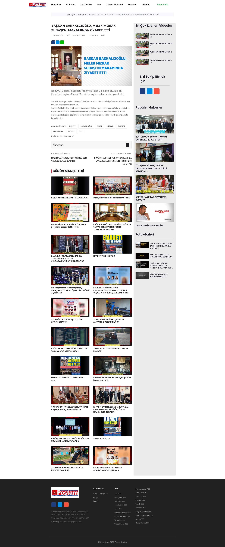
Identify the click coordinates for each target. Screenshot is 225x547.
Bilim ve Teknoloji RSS (144, 515)
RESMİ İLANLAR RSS (122, 516)
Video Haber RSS (121, 524)
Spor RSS (118, 509)
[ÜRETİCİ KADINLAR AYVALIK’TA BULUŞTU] (155, 183)
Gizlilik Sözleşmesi (100, 494)
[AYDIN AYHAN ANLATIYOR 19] (142, 61)
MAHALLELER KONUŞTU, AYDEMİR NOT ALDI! (68, 379)
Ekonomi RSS (141, 496)
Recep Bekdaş (121, 542)
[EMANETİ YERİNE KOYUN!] (112, 244)
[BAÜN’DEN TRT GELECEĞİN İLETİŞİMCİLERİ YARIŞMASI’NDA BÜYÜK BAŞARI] (70, 336)
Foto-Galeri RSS (142, 493)
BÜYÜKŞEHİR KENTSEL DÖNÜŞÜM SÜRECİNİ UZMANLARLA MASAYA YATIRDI (70, 439)
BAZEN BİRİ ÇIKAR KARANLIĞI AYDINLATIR (69, 197)
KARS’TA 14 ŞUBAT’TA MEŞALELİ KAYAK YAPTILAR (161, 255)
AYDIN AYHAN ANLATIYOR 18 (161, 35)
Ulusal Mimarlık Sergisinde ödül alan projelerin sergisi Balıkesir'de (68, 225)
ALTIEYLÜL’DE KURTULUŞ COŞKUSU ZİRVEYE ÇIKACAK (67, 320)
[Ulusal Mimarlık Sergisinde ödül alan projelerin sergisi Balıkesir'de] (70, 212)
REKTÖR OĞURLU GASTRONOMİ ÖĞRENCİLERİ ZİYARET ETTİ (151, 138)
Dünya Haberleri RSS (122, 512)
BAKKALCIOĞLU (86, 126)
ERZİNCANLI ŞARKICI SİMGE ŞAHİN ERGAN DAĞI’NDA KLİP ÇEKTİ (161, 245)
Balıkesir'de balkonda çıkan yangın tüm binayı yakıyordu (112, 379)
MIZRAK (110, 126)
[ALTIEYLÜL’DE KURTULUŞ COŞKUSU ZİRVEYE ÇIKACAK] (70, 307)
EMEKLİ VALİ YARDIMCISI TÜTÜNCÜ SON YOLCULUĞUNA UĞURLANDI (69, 157)
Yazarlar (132, 4)
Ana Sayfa (71, 14)
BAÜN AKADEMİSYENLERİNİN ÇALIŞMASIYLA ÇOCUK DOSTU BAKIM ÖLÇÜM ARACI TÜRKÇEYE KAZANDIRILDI (111, 290)
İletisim (96, 501)
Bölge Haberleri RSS (143, 511)
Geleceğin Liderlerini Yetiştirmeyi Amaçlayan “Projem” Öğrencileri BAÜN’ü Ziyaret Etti (70, 290)
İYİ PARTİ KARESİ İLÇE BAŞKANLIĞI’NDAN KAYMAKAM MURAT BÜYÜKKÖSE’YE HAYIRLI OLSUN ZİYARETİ (111, 409)
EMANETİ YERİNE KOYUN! (104, 256)
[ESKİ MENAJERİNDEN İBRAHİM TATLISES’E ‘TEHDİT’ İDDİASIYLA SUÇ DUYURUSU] (142, 264)
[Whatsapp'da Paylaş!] (62, 42)
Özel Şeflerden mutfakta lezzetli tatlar (111, 197)
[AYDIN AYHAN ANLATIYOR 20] (142, 44)
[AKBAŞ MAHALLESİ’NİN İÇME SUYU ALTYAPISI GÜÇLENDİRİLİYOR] (112, 307)
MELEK (99, 126)
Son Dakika (86, 4)
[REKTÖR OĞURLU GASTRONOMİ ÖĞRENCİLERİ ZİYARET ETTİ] (155, 123)
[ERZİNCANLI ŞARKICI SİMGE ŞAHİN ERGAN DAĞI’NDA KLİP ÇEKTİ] (142, 244)
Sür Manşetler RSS (143, 489)
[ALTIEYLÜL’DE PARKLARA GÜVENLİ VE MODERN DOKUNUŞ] (70, 455)
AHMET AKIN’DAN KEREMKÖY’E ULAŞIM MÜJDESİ (110, 349)
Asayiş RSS (140, 519)
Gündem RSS (119, 501)
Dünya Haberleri (115, 4)
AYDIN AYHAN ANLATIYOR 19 (161, 61)
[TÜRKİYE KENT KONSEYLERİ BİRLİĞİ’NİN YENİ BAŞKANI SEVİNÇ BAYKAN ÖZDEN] (70, 394)
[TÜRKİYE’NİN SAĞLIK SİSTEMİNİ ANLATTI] (142, 275)
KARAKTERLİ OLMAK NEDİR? (149, 225)
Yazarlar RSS (119, 520)
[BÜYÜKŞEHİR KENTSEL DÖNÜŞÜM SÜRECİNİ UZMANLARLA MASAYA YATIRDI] (70, 426)
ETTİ (81, 131)
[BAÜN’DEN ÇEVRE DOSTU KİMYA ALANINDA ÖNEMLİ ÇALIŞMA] (112, 455)
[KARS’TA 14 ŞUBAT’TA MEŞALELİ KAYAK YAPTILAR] (142, 255)
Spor (99, 4)
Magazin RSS (141, 508)
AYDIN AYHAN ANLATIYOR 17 (161, 53)
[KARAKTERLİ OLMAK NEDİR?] (155, 212)
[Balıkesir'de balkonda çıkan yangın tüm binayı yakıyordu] (112, 365)
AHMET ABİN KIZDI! (101, 438)
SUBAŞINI (121, 126)
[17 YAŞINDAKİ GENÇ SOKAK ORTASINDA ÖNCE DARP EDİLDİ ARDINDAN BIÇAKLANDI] (155, 152)
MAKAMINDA (58, 131)
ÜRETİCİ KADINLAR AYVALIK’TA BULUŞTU (151, 198)
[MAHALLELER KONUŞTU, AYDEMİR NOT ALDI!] (70, 365)
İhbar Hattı (162, 4)
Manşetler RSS (120, 497)
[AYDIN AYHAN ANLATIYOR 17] (142, 53)
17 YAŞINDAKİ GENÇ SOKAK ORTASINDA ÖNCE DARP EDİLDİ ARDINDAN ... (151, 168)
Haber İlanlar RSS (142, 523)
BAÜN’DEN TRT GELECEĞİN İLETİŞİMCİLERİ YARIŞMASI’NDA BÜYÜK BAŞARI (69, 349)
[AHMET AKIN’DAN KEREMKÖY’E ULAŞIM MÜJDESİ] (112, 336)
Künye (95, 497)
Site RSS (117, 494)
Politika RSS (140, 500)
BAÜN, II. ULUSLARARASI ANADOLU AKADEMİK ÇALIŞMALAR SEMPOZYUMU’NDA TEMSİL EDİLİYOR (67, 258)
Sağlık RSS (140, 504)
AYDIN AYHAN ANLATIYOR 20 (161, 44)
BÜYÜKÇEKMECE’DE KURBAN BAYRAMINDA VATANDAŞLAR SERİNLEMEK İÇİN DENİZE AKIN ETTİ (113, 158)
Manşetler (56, 4)
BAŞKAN (72, 126)
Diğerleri (146, 4)
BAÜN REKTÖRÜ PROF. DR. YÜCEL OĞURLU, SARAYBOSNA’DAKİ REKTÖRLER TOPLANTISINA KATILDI (112, 227)
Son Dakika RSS (120, 505)
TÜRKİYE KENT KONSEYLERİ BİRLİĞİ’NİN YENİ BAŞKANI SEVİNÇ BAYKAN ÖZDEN (70, 408)
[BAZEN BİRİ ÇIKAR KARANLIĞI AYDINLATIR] (70, 185)
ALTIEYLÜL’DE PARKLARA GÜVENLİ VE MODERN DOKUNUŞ (67, 469)
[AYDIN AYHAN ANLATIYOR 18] (142, 35)
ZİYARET (71, 131)
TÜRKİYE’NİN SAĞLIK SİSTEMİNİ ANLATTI (158, 275)
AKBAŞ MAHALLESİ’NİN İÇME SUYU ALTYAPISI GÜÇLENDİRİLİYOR (108, 320)
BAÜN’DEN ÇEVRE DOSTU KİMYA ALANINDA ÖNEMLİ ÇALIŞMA (107, 469)
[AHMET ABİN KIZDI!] (112, 426)
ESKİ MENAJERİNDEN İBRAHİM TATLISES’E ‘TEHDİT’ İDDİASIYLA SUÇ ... (161, 265)
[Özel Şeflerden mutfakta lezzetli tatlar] (112, 185)
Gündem (70, 4)
